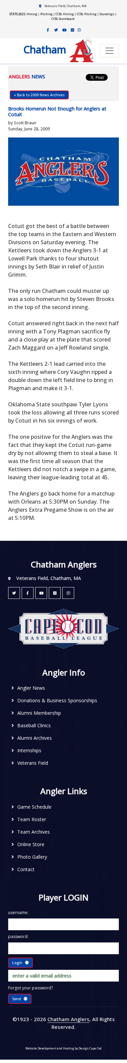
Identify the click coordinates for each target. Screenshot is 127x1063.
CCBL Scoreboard (63, 19)
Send (16, 998)
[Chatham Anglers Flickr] (72, 30)
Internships (29, 750)
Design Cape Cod (90, 1048)
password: (18, 936)
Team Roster (31, 819)
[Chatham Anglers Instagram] (79, 30)
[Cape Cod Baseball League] (63, 628)
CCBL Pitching (87, 14)
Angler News (31, 688)
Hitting (31, 14)
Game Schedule (34, 807)
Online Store (30, 844)
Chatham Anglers (68, 1019)
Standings (107, 14)
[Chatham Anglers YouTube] (41, 593)
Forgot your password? (30, 988)
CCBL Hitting (65, 14)
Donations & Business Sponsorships (57, 700)
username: (18, 912)
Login (17, 962)
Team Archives (33, 832)
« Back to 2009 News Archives (39, 95)
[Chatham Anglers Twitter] (56, 30)
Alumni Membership (39, 713)
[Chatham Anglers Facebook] (48, 30)
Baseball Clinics (34, 725)
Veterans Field (32, 763)
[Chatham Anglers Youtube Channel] (64, 30)
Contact (26, 869)
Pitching (46, 14)
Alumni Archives (34, 738)
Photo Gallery (32, 857)
